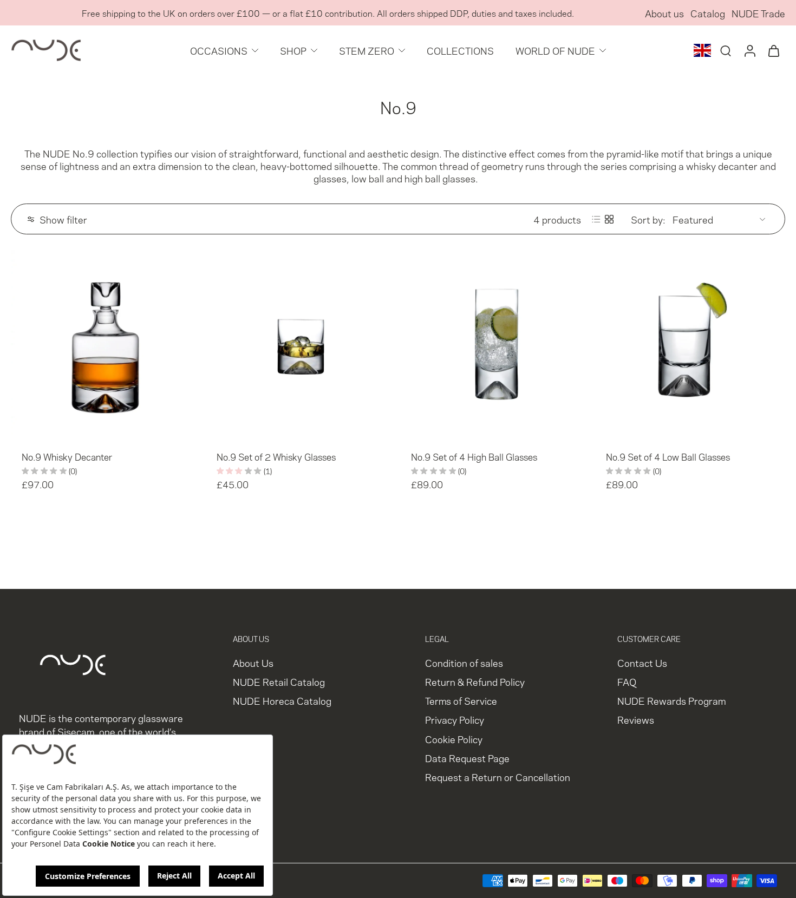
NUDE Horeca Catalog (282, 700)
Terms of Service (461, 700)
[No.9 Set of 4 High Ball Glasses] (495, 345)
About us (664, 12)
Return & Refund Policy (475, 682)
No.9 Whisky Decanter (67, 456)
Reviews (635, 719)
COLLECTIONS (460, 50)
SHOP (293, 50)
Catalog (707, 12)
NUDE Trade (758, 12)
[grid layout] (609, 219)
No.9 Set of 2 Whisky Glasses (276, 456)
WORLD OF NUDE (555, 50)
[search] (726, 50)
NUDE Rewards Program (671, 700)
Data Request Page (467, 757)
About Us (253, 662)
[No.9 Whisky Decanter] (106, 345)
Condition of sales (464, 662)
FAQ (626, 682)
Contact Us (642, 662)
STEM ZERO (366, 50)
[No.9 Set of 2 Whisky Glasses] (301, 345)
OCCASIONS (218, 50)
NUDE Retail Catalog (279, 682)
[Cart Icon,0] (773, 50)
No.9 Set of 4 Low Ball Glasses (668, 456)
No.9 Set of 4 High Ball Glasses (474, 456)
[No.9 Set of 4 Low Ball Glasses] (690, 345)
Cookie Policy (453, 738)
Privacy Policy (454, 719)
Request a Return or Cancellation (497, 776)
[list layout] (596, 219)
